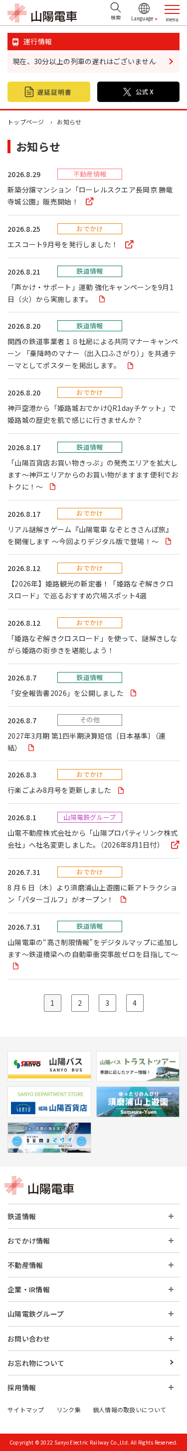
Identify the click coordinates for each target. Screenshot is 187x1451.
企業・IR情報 (28, 1289)
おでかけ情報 (28, 1241)
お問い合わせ (28, 1339)
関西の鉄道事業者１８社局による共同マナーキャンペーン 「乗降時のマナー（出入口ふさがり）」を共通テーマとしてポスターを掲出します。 (93, 353)
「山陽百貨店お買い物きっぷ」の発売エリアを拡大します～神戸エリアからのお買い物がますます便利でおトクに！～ (93, 474)
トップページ (25, 121)
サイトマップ (25, 1409)
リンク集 (68, 1409)
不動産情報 (25, 1265)
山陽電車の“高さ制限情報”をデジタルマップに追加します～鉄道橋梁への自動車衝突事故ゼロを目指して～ (93, 948)
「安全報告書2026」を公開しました (66, 693)
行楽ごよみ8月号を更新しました (60, 790)
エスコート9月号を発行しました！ (63, 244)
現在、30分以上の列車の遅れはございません (84, 61)
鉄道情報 (21, 1216)
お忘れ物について (35, 1363)
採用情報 (21, 1387)
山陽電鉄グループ (35, 1314)
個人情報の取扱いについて (129, 1409)
